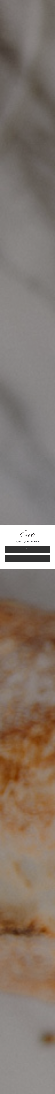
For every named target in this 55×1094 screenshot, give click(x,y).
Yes (27, 549)
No (27, 558)
